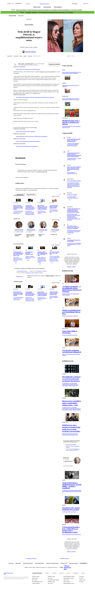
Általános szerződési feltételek (52, 563)
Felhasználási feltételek (39, 563)
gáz (67, 224)
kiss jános (69, 137)
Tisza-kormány (65, 422)
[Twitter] (59, 270)
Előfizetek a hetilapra (71, 266)
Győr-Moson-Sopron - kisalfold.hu (53, 579)
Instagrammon (28, 272)
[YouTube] (56, 272)
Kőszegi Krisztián (70, 178)
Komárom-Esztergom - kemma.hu (69, 578)
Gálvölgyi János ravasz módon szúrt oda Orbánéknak (27, 146)
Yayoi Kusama (65, 117)
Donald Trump (70, 206)
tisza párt (68, 238)
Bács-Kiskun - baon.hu (35, 576)
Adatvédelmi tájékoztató (28, 563)
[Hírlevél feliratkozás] (59, 268)
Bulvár (68, 573)
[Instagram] (56, 270)
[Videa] (53, 272)
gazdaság (64, 83)
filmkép (51, 250)
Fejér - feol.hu (50, 578)
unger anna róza (65, 328)
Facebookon (39, 271)
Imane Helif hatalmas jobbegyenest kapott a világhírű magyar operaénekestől (31, 136)
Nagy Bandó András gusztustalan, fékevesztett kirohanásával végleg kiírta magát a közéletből (35, 97)
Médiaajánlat (18, 563)
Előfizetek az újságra (64, 558)
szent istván (30, 231)
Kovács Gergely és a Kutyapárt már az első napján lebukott (28, 69)
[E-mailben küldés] (81, 56)
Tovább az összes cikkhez (56, 219)
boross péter (67, 458)
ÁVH (68, 151)
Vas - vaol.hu (81, 578)
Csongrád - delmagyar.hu (36, 583)
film (14, 250)
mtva (63, 307)
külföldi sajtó (54, 231)
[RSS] (59, 272)
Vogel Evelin (16, 56)
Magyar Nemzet (12, 15)
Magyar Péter (9, 56)
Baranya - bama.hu (35, 578)
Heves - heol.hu (50, 583)
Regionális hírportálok (37, 573)
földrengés (64, 398)
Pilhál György (66, 457)
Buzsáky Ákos (65, 96)
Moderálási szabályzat (73, 563)
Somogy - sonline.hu (67, 581)
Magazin (61, 573)
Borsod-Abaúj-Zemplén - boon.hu (37, 581)
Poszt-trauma (20, 15)
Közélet (47, 573)
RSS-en (41, 272)
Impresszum (11, 563)
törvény (63, 347)
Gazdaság (54, 573)
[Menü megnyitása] (86, 4)
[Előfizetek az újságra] (74, 4)
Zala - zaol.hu (81, 581)
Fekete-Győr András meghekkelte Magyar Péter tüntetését (28, 141)
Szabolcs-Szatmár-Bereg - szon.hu (69, 583)
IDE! (36, 127)
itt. (37, 64)
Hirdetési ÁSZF (64, 563)
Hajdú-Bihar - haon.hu (51, 581)
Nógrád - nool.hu (66, 579)
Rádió (83, 573)
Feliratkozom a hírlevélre (54, 64)
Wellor (21, 56)
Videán (32, 272)
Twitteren (44, 271)
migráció (25, 56)
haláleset (63, 480)
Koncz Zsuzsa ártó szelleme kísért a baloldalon (25, 131)
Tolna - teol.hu (81, 576)
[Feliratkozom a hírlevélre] (18, 4)
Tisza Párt (16, 202)
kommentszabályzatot (42, 171)
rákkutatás (64, 373)
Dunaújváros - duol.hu (51, 576)
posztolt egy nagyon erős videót (46, 71)
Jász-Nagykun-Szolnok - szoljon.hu (69, 576)
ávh (63, 283)
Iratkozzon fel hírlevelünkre (22, 271)
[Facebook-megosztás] (87, 56)
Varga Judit (30, 56)
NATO (63, 69)
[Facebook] (53, 270)
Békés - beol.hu (34, 579)
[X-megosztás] (84, 56)
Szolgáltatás (75, 573)
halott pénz (64, 524)
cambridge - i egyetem (19, 231)
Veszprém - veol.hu (82, 579)
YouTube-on (36, 272)
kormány (41, 231)
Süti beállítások (83, 563)
